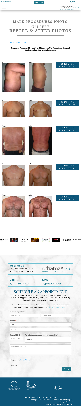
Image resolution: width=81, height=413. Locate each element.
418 (3, 160)
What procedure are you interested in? (42, 335)
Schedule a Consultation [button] (67, 65)
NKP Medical (68, 404)
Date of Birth (15, 335)
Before (4, 62)
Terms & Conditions (50, 397)
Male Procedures (22, 42)
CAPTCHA (13, 365)
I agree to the (21, 360)
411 (3, 123)
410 (3, 97)
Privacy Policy (36, 397)
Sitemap (27, 397)
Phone (13, 321)
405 (3, 59)
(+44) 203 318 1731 (21, 283)
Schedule (38, 2)
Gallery (12, 42)
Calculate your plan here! (58, 307)
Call (74, 2)
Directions (7, 2)
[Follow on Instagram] (55, 388)
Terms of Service (25, 360)
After (30, 62)
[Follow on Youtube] (60, 388)
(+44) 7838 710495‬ (53, 283)
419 (3, 192)
